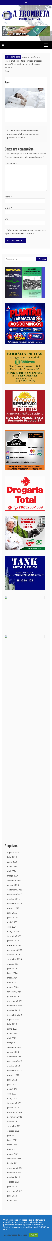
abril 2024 (12, 982)
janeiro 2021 (13, 1163)
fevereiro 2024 (14, 991)
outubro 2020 (13, 1177)
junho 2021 (12, 1140)
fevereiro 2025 (14, 936)
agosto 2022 (13, 1075)
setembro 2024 (14, 959)
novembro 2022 (14, 1061)
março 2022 (13, 1098)
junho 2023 (12, 1029)
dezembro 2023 (14, 1001)
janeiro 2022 (13, 1107)
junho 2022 (12, 1084)
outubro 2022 (13, 1066)
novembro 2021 (14, 1117)
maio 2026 (12, 866)
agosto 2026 (13, 852)
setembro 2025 (14, 903)
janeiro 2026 (13, 885)
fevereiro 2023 (14, 1047)
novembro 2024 (14, 950)
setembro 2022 (14, 1070)
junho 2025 (12, 917)
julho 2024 (12, 968)
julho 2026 (12, 857)
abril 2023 (12, 1038)
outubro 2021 (13, 1121)
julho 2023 (12, 1024)
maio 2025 (12, 922)
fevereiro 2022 (14, 1103)
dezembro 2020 (14, 1168)
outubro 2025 (13, 899)
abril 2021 (12, 1149)
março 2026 (13, 875)
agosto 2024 (13, 964)
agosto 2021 (13, 1131)
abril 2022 (12, 1093)
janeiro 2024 (13, 996)
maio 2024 (12, 977)
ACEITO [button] (34, 1235)
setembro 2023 (14, 1015)
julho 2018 (12, 1195)
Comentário (11, 163)
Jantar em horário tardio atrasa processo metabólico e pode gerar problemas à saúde (23, 134)
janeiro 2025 (13, 940)
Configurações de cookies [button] (15, 1235)
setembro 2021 (14, 1126)
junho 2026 (12, 862)
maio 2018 (12, 1200)
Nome (8, 196)
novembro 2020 (14, 1172)
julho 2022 (12, 1079)
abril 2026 (12, 871)
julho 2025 (12, 913)
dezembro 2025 (14, 889)
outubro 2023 (13, 1010)
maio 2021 (12, 1144)
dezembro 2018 (14, 1191)
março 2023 (13, 1042)
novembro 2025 (14, 894)
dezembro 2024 (14, 945)
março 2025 (13, 931)
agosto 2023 (13, 1019)
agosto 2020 (13, 1182)
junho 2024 (12, 973)
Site (6, 219)
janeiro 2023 (13, 1052)
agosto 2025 (13, 908)
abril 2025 (12, 927)
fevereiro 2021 (14, 1158)
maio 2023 (12, 1033)
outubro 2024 (13, 954)
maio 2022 (12, 1089)
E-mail (8, 208)
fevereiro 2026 (14, 880)
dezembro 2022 (14, 1056)
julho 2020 (12, 1186)
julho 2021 (12, 1135)
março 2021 (13, 1154)
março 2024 (13, 987)
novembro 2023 (14, 1005)
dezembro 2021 (14, 1112)
